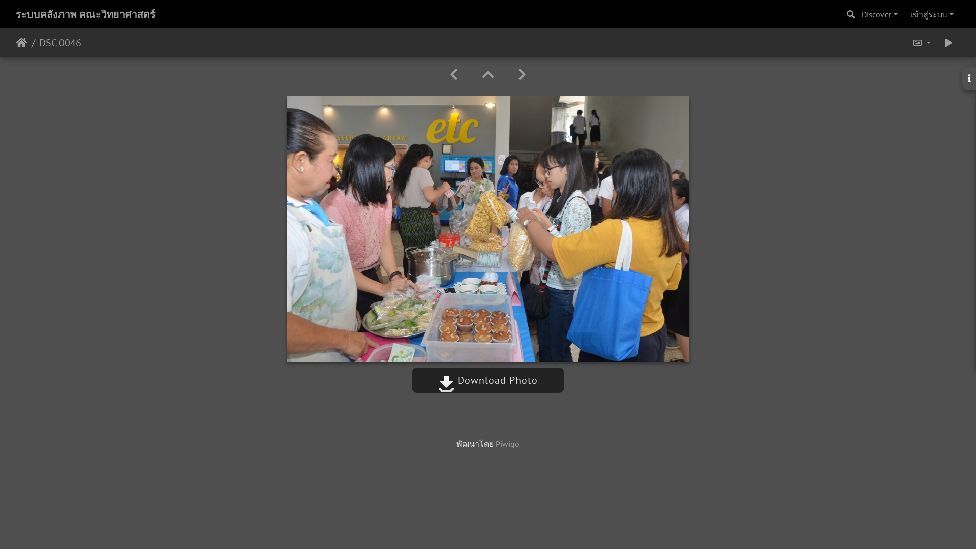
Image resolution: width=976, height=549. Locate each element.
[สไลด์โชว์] (948, 43)
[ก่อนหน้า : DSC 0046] (454, 74)
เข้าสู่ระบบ (929, 14)
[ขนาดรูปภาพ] (921, 43)
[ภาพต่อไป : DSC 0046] (522, 74)
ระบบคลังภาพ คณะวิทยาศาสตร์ (86, 14)
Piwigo (508, 444)
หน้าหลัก (21, 42)
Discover (876, 14)
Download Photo (496, 380)
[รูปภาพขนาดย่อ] (488, 74)
